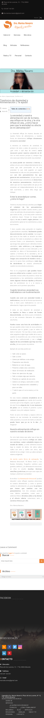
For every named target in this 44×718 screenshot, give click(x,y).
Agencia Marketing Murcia (11, 699)
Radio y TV (7, 56)
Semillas (22, 712)
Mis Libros (27, 35)
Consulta (13, 707)
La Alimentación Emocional (27, 479)
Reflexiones (25, 45)
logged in (11, 553)
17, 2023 (7, 108)
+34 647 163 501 (8, 9)
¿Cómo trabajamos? (28, 707)
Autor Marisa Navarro (9, 111)
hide (28, 109)
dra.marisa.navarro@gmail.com (14, 13)
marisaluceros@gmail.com (9, 680)
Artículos (13, 45)
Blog (5, 45)
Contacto (28, 56)
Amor (4, 96)
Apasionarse (10, 96)
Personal (18, 56)
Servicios (17, 35)
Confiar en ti (19, 96)
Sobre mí (6, 35)
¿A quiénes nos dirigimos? (19, 705)
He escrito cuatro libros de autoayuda (24, 459)
